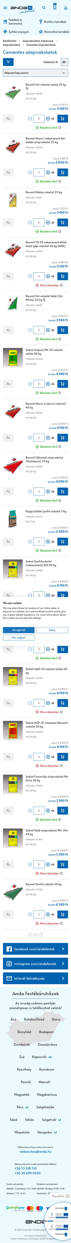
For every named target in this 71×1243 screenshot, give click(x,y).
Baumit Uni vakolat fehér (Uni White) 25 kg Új (44, 298)
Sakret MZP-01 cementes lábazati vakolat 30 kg (47, 724)
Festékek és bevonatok (15, 21)
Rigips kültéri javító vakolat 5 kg (46, 511)
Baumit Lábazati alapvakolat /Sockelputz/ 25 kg (44, 459)
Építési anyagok (19, 32)
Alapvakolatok (11, 45)
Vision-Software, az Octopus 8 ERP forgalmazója (35, 1238)
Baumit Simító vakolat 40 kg (44, 884)
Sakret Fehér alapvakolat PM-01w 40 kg (47, 832)
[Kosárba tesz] (62, 119)
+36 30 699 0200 (27, 1173)
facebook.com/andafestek (34, 948)
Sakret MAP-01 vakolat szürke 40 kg (46, 671)
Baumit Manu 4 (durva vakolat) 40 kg (46, 405)
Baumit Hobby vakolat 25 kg (44, 192)
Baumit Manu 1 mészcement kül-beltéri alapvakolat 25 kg (46, 140)
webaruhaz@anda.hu (35, 1151)
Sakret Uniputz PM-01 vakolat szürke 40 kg (44, 351)
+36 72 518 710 (25, 1168)
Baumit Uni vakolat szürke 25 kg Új (46, 86)
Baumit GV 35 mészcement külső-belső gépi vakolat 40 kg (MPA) (47, 244)
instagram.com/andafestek (35, 963)
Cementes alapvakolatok (41, 45)
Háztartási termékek (56, 32)
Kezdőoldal (9, 41)
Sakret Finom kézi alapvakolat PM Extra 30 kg (47, 778)
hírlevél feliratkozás (29, 978)
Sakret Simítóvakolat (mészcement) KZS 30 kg (41, 563)
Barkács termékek (55, 22)
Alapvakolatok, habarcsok (38, 41)
